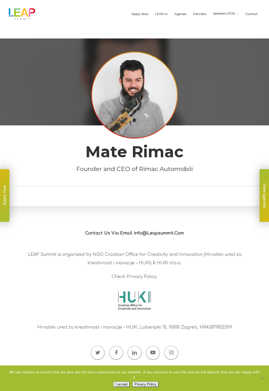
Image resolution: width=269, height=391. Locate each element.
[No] (262, 378)
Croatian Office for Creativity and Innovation (154, 254)
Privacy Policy (142, 276)
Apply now (5, 196)
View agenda (264, 195)
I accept (121, 384)
